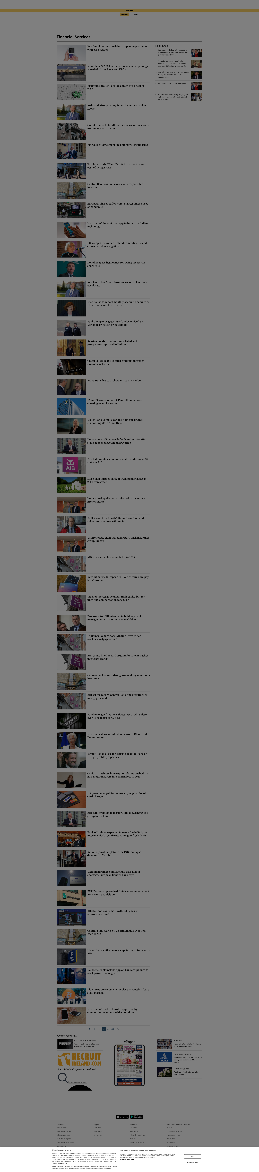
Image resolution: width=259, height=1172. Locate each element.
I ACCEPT (192, 1156)
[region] (129, 1159)
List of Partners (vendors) (128, 1159)
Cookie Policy (64, 1163)
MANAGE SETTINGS (192, 1162)
